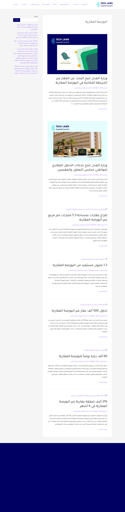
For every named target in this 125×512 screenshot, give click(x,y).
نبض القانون (35, 4)
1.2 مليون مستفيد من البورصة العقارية (80, 265)
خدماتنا (76, 4)
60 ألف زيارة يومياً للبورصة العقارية (83, 356)
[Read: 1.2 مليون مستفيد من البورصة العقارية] (94, 259)
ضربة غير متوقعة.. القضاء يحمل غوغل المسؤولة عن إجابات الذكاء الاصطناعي (27, 27)
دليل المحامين (64, 4)
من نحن (15, 4)
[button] (73, 4)
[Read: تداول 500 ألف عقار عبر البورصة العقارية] (93, 305)
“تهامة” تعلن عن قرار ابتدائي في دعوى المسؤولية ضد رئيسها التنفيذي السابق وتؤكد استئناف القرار (26, 43)
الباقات (54, 4)
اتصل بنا (23, 4)
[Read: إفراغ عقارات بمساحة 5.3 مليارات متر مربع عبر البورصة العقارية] (86, 209)
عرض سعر (45, 4)
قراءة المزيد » (102, 109)
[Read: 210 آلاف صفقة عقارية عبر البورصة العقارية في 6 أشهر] (89, 396)
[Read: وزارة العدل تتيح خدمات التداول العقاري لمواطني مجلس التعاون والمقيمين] (77, 141)
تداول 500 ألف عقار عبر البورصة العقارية (79, 311)
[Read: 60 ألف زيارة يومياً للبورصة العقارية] (95, 350)
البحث (36, 16)
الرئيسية (84, 4)
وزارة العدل (77, 88)
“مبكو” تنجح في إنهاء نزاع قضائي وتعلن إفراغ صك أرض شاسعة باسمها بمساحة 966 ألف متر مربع (27, 35)
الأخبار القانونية (87, 88)
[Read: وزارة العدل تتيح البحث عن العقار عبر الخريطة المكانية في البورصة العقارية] (77, 54)
